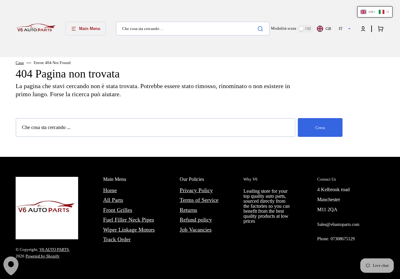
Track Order (117, 239)
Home (110, 190)
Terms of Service (199, 200)
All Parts (113, 200)
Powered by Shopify (43, 256)
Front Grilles (117, 210)
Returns (188, 210)
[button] (363, 29)
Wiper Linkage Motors (129, 230)
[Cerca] (261, 29)
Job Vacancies (196, 230)
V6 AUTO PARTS (54, 249)
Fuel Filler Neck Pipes (128, 220)
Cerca (320, 127)
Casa (20, 62)
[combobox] (193, 29)
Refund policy (196, 220)
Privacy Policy (196, 190)
